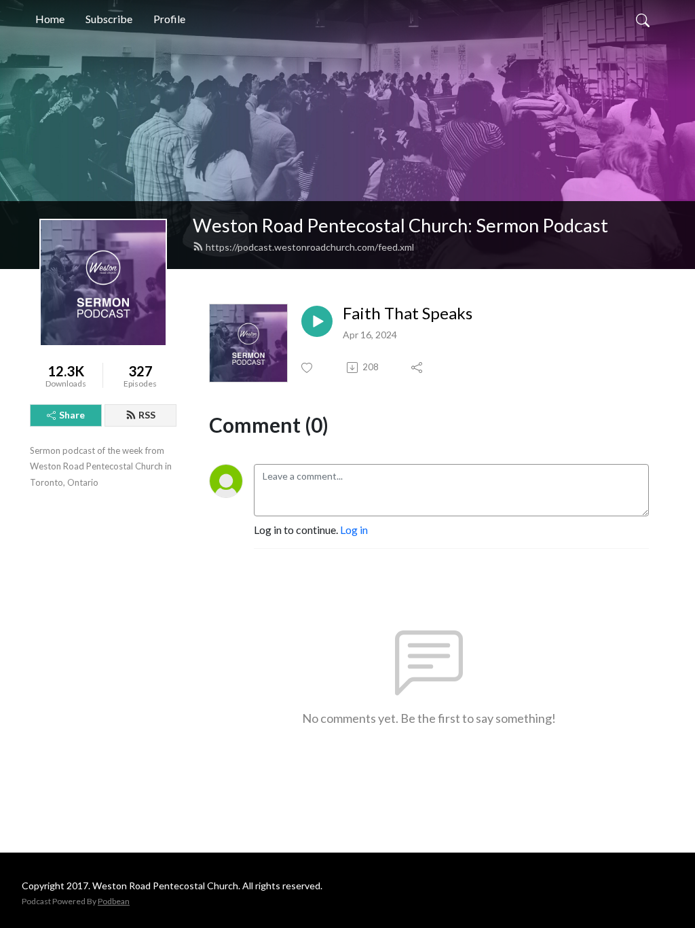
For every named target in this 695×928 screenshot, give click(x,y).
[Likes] (308, 368)
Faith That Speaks (407, 313)
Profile (169, 18)
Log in (354, 529)
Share (72, 415)
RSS (146, 415)
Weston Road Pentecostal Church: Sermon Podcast (400, 225)
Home (49, 18)
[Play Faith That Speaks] (317, 321)
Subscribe (109, 18)
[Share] (418, 367)
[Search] (643, 19)
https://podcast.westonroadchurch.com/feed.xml (310, 247)
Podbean (114, 901)
